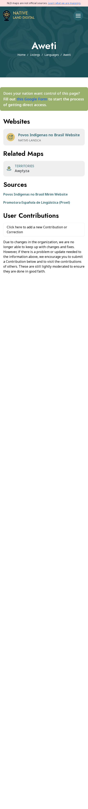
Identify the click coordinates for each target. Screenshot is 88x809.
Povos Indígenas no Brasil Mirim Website (35, 194)
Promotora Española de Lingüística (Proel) (36, 202)
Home (21, 55)
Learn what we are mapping (64, 3)
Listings (35, 55)
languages (51, 55)
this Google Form (32, 99)
